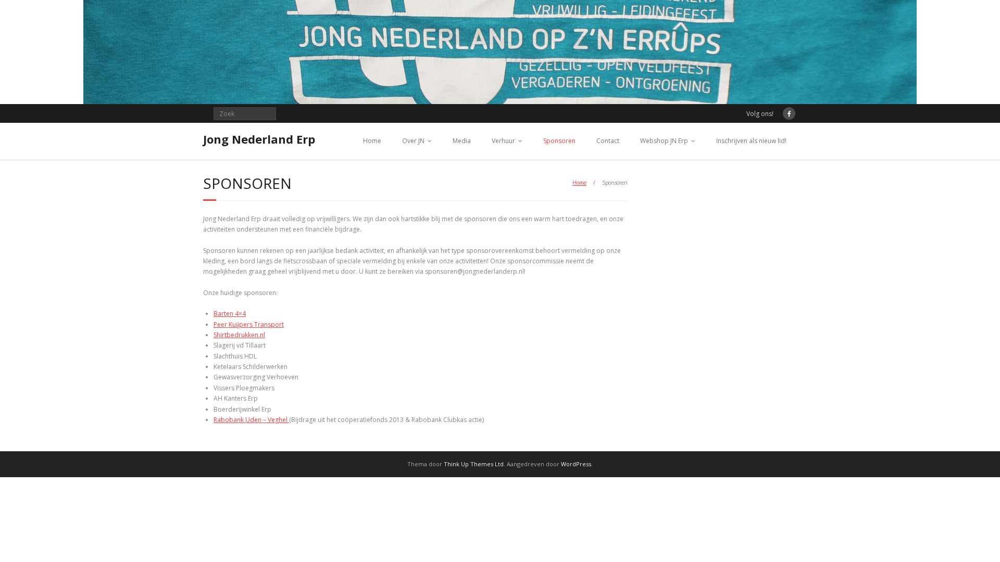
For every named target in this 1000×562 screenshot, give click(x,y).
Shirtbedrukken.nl (239, 334)
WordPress (576, 464)
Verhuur (503, 140)
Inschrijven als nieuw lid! (751, 140)
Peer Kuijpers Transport (249, 324)
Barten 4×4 (230, 313)
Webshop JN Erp (664, 140)
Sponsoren (559, 140)
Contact (607, 140)
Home (372, 140)
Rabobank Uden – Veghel (251, 419)
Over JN (413, 140)
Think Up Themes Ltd (474, 464)
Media (462, 140)
